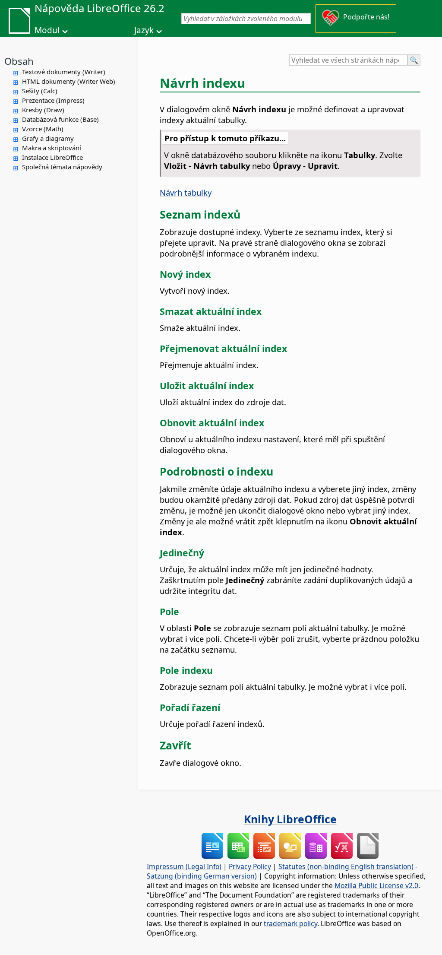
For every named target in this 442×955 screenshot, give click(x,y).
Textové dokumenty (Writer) (63, 71)
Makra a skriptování (51, 147)
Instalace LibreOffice (52, 157)
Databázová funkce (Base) (60, 119)
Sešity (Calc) (39, 90)
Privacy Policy (250, 866)
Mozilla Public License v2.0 (376, 885)
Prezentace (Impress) (53, 100)
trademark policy (290, 923)
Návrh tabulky (186, 192)
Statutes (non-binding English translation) (346, 866)
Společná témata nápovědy (62, 166)
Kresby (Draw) (43, 109)
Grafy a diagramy (48, 138)
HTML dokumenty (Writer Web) (68, 81)
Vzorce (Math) (42, 128)
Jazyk (144, 30)
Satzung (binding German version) (202, 876)
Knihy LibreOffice (290, 819)
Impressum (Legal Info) (184, 866)
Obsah (19, 60)
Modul (47, 30)
